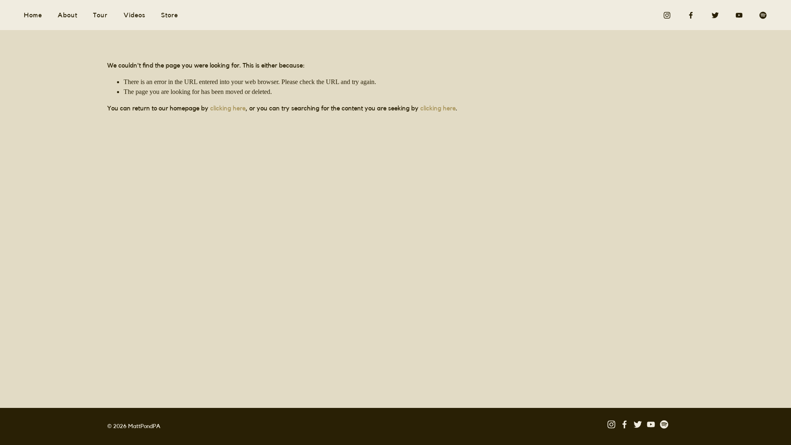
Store (169, 15)
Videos (134, 15)
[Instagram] (667, 15)
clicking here (228, 108)
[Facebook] (691, 15)
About (67, 15)
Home (33, 15)
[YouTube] (739, 15)
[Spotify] (763, 15)
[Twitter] (715, 15)
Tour (100, 15)
